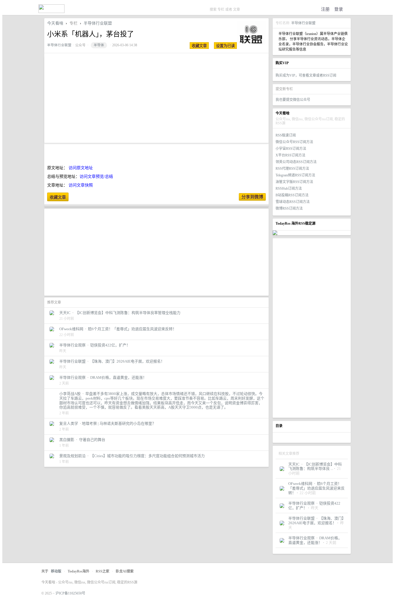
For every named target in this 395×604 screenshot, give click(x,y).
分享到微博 (252, 197)
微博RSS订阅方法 (289, 208)
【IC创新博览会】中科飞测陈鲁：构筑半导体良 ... (315, 466)
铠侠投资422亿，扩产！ (110, 345)
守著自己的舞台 (92, 439)
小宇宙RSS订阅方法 (291, 149)
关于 (44, 571)
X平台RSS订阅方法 (290, 155)
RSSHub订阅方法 (289, 188)
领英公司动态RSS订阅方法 (296, 162)
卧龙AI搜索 (125, 571)
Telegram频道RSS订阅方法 (295, 175)
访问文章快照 (81, 185)
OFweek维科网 (300, 483)
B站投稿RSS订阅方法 (292, 195)
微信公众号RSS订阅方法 (294, 142)
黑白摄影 (66, 439)
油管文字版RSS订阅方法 (294, 182)
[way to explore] (51, 11)
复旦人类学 (68, 423)
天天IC (294, 464)
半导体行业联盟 (303, 23)
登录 (338, 9)
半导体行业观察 (301, 503)
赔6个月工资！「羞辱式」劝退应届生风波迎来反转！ (316, 488)
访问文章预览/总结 (96, 176)
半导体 (99, 45)
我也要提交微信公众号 (293, 100)
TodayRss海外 (78, 571)
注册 (325, 9)
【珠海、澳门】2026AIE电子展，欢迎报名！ (316, 520)
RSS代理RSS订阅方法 (292, 169)
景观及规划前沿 (72, 456)
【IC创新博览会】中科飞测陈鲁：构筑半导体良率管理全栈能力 (127, 313)
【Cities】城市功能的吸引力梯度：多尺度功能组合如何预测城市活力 (147, 456)
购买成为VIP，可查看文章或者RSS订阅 (306, 75)
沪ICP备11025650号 (70, 593)
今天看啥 (55, 23)
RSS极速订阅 (286, 135)
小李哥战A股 (70, 393)
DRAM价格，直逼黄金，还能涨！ (315, 540)
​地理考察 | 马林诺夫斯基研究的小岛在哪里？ (119, 423)
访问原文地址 (81, 168)
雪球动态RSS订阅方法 (293, 202)
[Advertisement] (312, 328)
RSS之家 (102, 571)
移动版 (56, 571)
